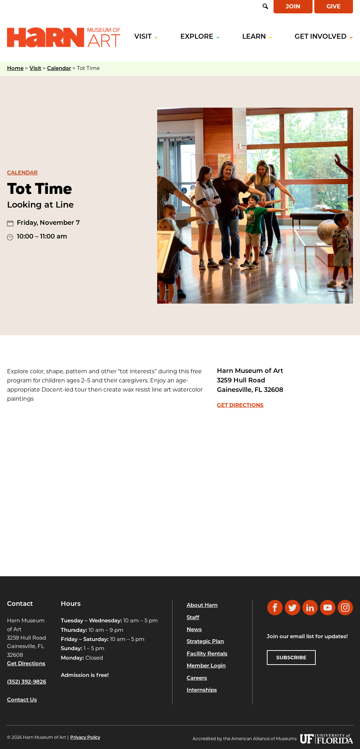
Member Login (206, 666)
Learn (254, 37)
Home (15, 68)
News (194, 630)
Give (334, 6)
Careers (197, 678)
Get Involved (321, 37)
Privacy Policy (85, 738)
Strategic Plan (205, 642)
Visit (143, 37)
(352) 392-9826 (26, 682)
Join (293, 6)
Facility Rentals (207, 654)
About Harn (202, 605)
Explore (196, 37)
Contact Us (22, 700)
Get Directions (240, 405)
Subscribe (291, 657)
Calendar (59, 68)
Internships (202, 690)
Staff (193, 618)
